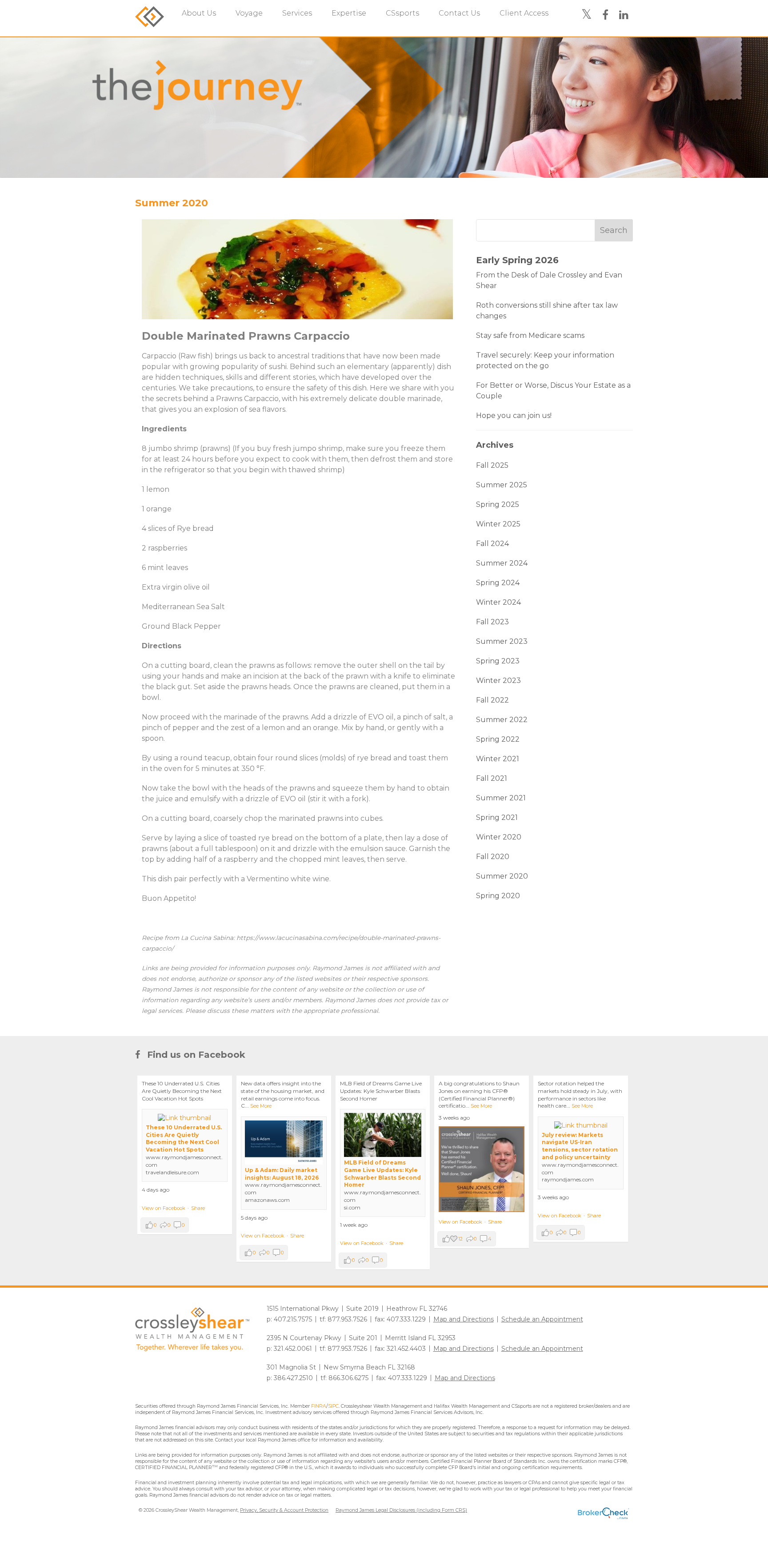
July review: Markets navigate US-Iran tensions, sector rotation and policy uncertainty (580, 1146)
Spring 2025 (497, 504)
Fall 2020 (492, 856)
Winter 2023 (498, 680)
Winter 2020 (498, 837)
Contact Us (459, 13)
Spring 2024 (498, 582)
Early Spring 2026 (517, 260)
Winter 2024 (498, 602)
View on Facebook (163, 1208)
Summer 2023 (502, 641)
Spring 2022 (498, 739)
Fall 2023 (492, 622)
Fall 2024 (492, 543)
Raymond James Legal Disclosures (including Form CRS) (401, 1510)
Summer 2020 (171, 203)
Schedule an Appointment (542, 1319)
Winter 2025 (498, 524)
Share (198, 1208)
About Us (199, 13)
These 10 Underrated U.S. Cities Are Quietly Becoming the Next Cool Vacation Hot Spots (184, 1138)
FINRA (318, 1406)
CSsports (402, 13)
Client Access (524, 13)
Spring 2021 (497, 817)
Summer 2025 (501, 485)
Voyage (249, 13)
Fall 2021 (491, 778)
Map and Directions (463, 1319)
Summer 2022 (502, 719)
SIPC (333, 1406)
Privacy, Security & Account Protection (284, 1510)
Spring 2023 (498, 661)
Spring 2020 (498, 895)
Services (297, 13)
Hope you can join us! (514, 415)
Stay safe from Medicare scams (530, 335)
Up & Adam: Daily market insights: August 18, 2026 (282, 1174)
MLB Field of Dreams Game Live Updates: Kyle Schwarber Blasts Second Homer (382, 1173)
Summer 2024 (502, 563)
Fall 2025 (492, 465)
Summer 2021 (501, 798)
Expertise (349, 13)
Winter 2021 (497, 759)
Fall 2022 (492, 700)
